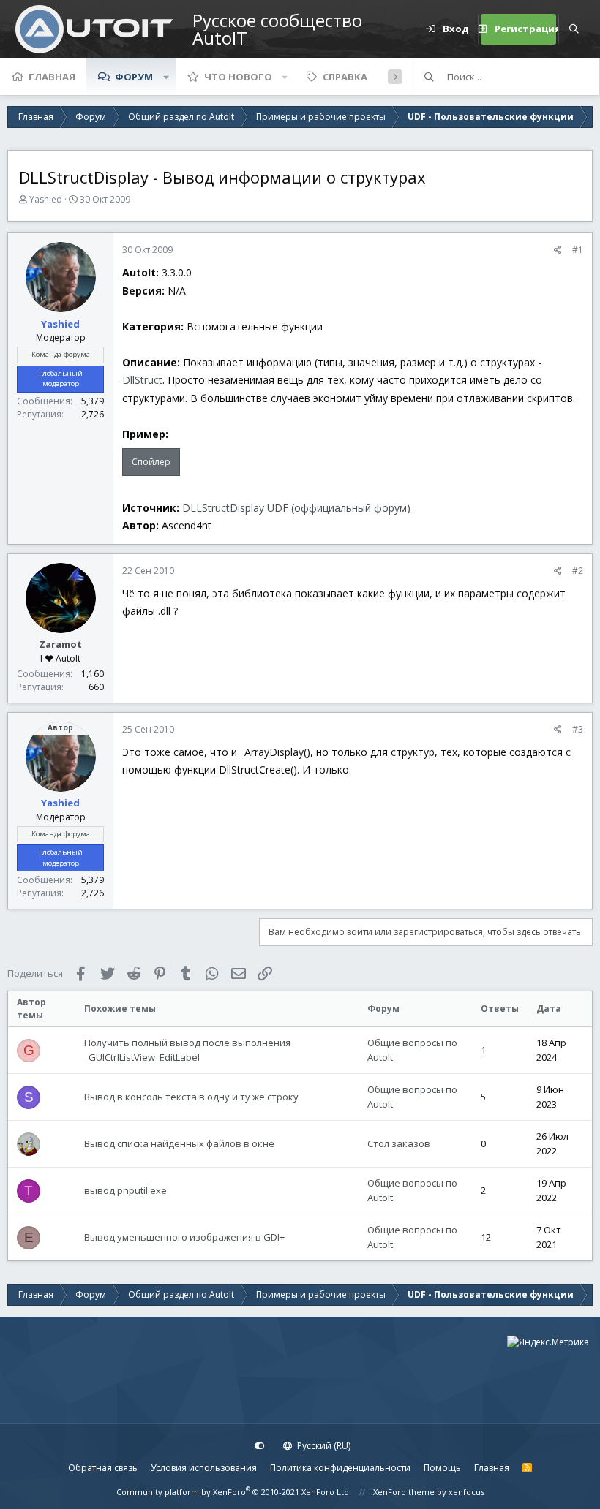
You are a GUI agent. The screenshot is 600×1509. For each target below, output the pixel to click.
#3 (577, 729)
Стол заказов (398, 1143)
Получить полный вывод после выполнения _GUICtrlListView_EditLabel (187, 1050)
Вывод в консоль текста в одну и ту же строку (191, 1096)
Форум (134, 76)
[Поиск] (573, 29)
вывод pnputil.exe (125, 1190)
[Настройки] (259, 1446)
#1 (577, 249)
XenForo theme (404, 1491)
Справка (345, 76)
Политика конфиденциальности (340, 1467)
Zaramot (60, 644)
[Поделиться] (558, 250)
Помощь (442, 1467)
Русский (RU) (322, 1446)
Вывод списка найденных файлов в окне (179, 1143)
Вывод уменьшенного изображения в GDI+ (184, 1237)
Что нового (238, 76)
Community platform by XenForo (233, 1491)
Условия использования (204, 1467)
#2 (577, 570)
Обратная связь (103, 1467)
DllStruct (142, 380)
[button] (166, 76)
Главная (52, 76)
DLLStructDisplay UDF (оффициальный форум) (296, 508)
